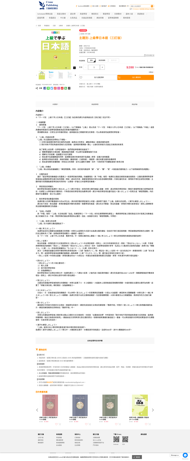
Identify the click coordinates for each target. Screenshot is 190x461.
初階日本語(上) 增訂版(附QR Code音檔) (48, 418)
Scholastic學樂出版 (45, 14)
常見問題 (59, 437)
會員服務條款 (60, 442)
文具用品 (73, 18)
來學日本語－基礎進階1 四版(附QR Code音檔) (139, 418)
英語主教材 (61, 14)
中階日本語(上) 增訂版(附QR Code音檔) (108, 418)
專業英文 (94, 14)
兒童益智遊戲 (86, 18)
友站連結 (59, 445)
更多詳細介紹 (150, 55)
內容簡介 (55, 104)
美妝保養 (100, 18)
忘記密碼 (77, 445)
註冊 (97, 6)
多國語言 (52, 18)
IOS (123, 444)
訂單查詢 (112, 6)
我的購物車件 (124, 6)
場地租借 (126, 18)
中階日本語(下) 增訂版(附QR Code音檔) (78, 418)
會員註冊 (77, 442)
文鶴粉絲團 (96, 437)
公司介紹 (40, 437)
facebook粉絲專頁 (83, 6)
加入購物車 (136, 77)
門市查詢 (95, 445)
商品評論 (134, 104)
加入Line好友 (97, 440)
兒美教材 (117, 14)
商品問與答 (95, 104)
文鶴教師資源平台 (98, 442)
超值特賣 (40, 18)
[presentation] (37, 410)
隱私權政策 (59, 440)
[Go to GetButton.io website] (185, 459)
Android (115, 444)
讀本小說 (129, 14)
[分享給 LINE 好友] (48, 88)
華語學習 (106, 14)
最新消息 (40, 440)
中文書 (63, 18)
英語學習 (83, 14)
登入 (93, 6)
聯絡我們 (40, 442)
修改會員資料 (79, 440)
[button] (146, 442)
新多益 (147, 9)
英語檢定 (140, 14)
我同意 (138, 457)
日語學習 (151, 9)
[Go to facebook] (185, 455)
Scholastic (136, 9)
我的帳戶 (104, 6)
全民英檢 (142, 9)
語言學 (73, 14)
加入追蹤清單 (99, 77)
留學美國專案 (113, 18)
